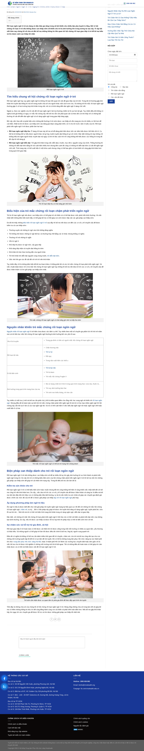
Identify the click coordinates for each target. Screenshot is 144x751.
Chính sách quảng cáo (81, 718)
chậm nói (24, 509)
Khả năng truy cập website (17, 731)
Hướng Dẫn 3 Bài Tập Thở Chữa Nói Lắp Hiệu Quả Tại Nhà (121, 32)
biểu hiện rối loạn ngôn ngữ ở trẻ (35, 223)
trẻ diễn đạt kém (53, 256)
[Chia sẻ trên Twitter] (55, 619)
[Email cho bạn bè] (59, 619)
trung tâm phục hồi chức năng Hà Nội (27, 542)
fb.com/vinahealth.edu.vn (90, 689)
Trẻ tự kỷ (49, 352)
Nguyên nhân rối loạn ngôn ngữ (18, 331)
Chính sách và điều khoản (17, 724)
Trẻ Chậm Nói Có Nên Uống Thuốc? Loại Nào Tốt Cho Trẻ (121, 38)
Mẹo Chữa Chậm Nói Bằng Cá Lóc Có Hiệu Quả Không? (121, 25)
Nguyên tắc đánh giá (80, 726)
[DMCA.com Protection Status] (78, 729)
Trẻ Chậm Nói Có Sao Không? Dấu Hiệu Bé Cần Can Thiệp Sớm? (122, 19)
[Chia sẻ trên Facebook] (51, 619)
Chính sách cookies (80, 722)
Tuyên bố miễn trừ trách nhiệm (19, 735)
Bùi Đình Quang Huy (30, 12)
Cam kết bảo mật (14, 728)
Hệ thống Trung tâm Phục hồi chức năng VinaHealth (36, 748)
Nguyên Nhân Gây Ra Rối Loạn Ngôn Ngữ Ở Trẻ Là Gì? (121, 12)
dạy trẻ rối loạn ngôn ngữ (63, 498)
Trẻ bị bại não (51, 368)
